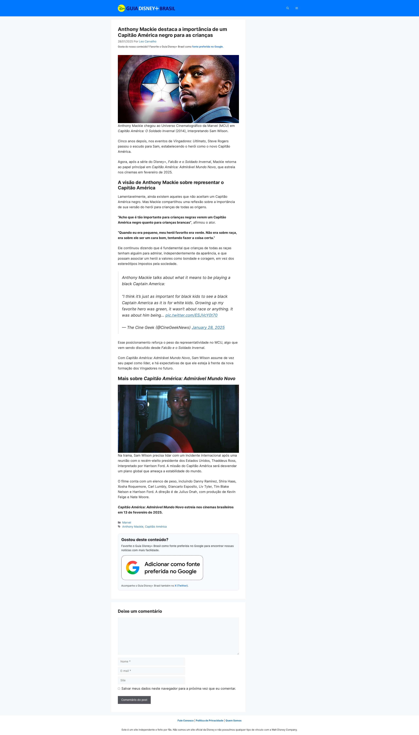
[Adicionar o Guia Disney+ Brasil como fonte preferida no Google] (162, 567)
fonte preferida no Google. (207, 46)
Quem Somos (233, 720)
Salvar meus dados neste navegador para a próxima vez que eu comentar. (178, 688)
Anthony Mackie (132, 526)
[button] (287, 8)
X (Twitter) (181, 585)
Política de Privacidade (209, 720)
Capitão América (156, 526)
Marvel (126, 522)
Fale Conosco (186, 720)
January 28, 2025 (208, 327)
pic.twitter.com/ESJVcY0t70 (191, 315)
